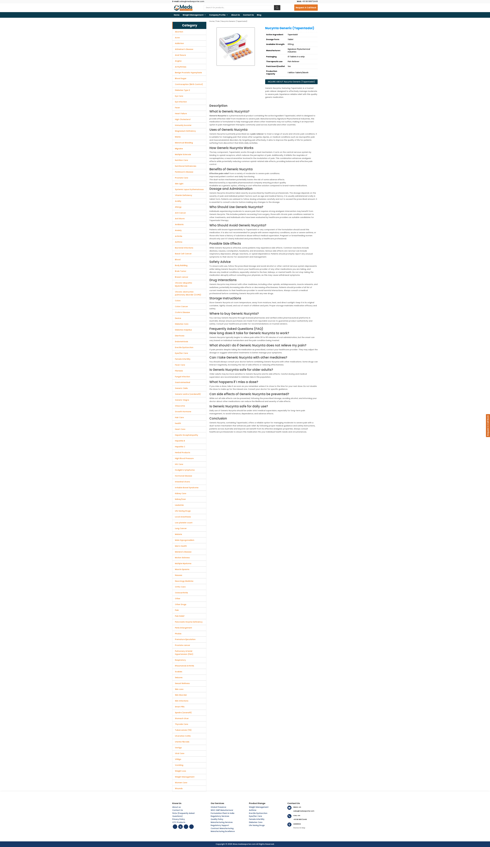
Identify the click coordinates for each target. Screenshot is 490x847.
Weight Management (193, 15)
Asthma (252, 810)
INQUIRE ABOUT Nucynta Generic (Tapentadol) (291, 81)
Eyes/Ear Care (255, 816)
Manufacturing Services (222, 822)
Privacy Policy (178, 819)
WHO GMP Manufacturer (222, 810)
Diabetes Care (255, 822)
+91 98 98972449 (307, 1)
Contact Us (248, 15)
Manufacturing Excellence (223, 831)
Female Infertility (256, 819)
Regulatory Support (220, 825)
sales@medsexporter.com (188, 1)
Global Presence (218, 807)
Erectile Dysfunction (258, 813)
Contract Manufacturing (222, 828)
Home (177, 15)
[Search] (277, 7)
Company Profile (217, 15)
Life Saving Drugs (257, 825)
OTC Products (178, 822)
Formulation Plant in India (222, 813)
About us (235, 15)
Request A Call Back (306, 7)
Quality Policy (217, 819)
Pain (218, 21)
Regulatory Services (220, 816)
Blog (259, 15)
